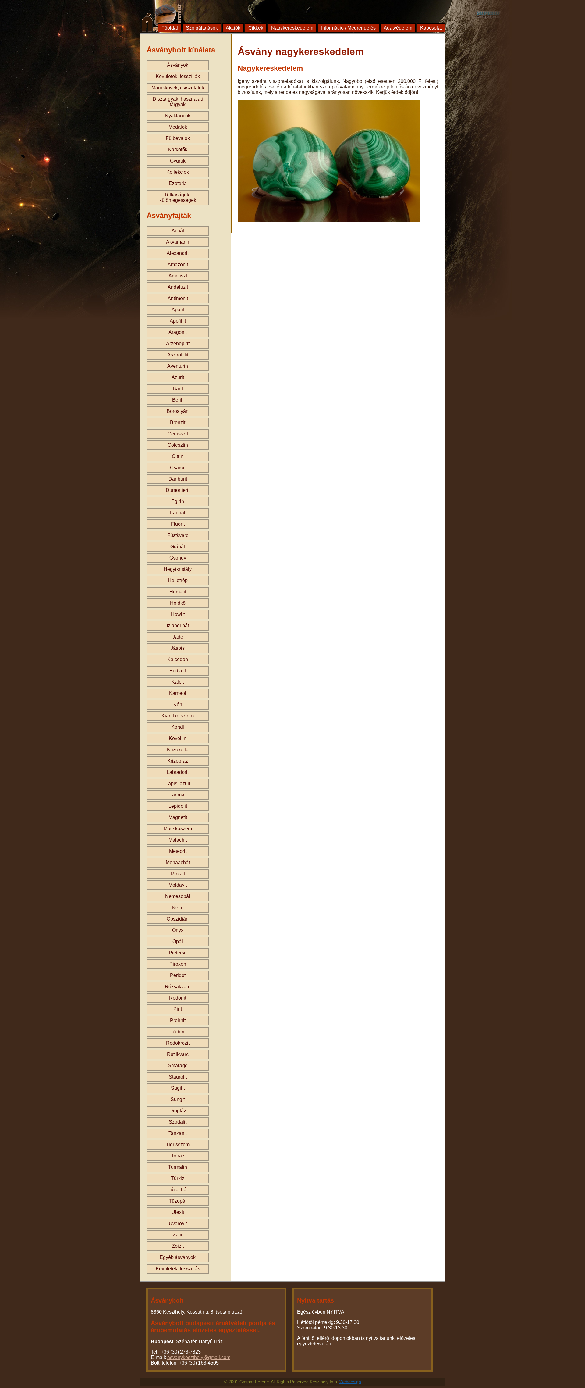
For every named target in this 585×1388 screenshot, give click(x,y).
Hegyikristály (178, 569)
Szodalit (177, 1122)
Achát (178, 230)
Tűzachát (178, 1189)
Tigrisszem (178, 1144)
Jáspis (178, 648)
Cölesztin (178, 445)
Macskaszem (178, 828)
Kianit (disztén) (177, 715)
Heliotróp (178, 580)
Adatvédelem (398, 27)
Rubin (177, 1031)
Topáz (177, 1155)
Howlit (178, 614)
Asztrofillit (177, 354)
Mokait (178, 873)
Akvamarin (177, 242)
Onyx (177, 930)
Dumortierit (178, 490)
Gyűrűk (178, 160)
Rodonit (177, 997)
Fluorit (178, 524)
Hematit (177, 591)
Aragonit (177, 332)
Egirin (177, 501)
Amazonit (178, 264)
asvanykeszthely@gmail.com (198, 1357)
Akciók (233, 27)
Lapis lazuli (177, 783)
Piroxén (177, 964)
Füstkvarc (177, 535)
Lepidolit (177, 806)
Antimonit (178, 298)
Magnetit (177, 817)
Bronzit (177, 422)
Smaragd (178, 1065)
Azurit (178, 377)
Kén (177, 704)
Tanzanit (177, 1133)
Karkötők (177, 149)
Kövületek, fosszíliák (178, 76)
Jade (177, 636)
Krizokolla (178, 749)
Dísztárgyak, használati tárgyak (178, 101)
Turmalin (177, 1167)
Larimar (177, 794)
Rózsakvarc (177, 986)
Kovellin (177, 738)
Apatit (178, 309)
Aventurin (177, 366)
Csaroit (178, 467)
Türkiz (177, 1178)
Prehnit (178, 1020)
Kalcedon (177, 659)
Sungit (178, 1099)
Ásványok (177, 65)
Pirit (177, 1009)
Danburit (177, 478)
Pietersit (177, 952)
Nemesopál (177, 896)
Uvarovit (178, 1223)
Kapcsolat (431, 27)
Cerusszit (178, 433)
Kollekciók (177, 172)
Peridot (178, 975)
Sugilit (178, 1088)
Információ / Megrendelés (348, 27)
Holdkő (178, 603)
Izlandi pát (178, 625)
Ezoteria (178, 183)
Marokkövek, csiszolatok (177, 87)
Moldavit (177, 885)
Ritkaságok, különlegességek (177, 197)
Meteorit (177, 851)
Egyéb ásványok (178, 1257)
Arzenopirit (178, 343)
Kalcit (178, 682)
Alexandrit (178, 253)
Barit (178, 388)
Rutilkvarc (178, 1054)
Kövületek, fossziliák (178, 1268)
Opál (177, 941)
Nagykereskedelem (292, 27)
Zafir (178, 1234)
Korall (177, 727)
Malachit (177, 839)
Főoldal (169, 27)
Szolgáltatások (202, 27)
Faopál (177, 512)
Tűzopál (177, 1201)
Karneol (177, 693)
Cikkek (255, 27)
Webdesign (350, 1381)
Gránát (177, 546)
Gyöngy (177, 557)
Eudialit (177, 670)
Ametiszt (177, 275)
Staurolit (178, 1076)
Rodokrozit (178, 1043)
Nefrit (177, 907)
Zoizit (178, 1246)
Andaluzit (178, 287)
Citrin (177, 456)
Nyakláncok (177, 115)
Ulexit (178, 1212)
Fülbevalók (178, 138)
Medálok (177, 127)
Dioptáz (177, 1110)
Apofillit (178, 321)
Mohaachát (178, 862)
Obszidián (178, 918)
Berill (177, 399)
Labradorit (178, 772)
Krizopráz (177, 761)
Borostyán (178, 411)
